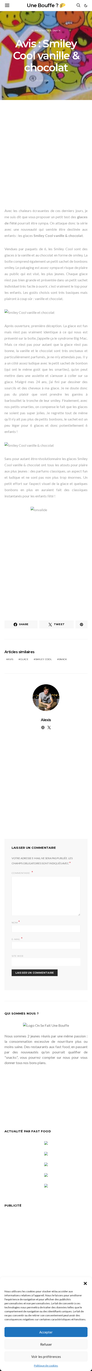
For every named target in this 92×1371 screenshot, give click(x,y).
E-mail (17, 939)
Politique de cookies (46, 1365)
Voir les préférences (46, 1357)
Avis (10, 659)
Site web (17, 956)
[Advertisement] (46, 156)
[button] (85, 1283)
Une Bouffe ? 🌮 (46, 5)
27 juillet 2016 (39, 80)
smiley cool (43, 659)
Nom (16, 922)
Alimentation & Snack (46, 30)
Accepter (46, 1332)
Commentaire (21, 873)
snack (63, 659)
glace (24, 659)
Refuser (46, 1344)
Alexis (57, 80)
